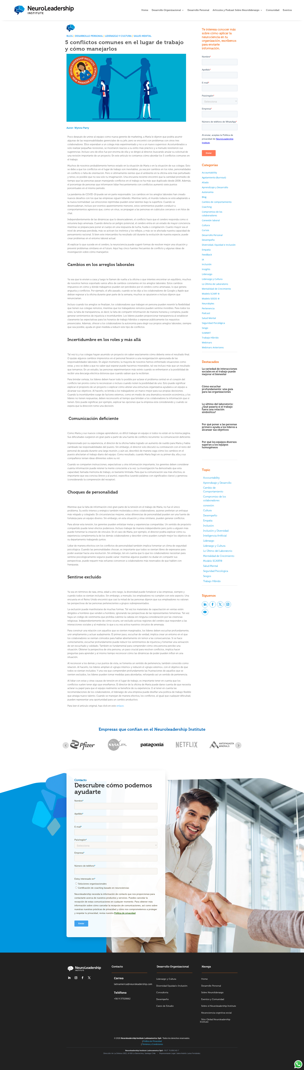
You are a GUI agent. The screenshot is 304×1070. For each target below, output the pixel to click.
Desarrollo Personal (198, 10)
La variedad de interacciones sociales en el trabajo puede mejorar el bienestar (219, 371)
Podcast (206, 313)
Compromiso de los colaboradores (214, 498)
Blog (69, 36)
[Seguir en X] (220, 604)
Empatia (207, 520)
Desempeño (208, 239)
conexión (208, 505)
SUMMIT (206, 332)
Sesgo (205, 327)
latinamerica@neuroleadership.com (133, 984)
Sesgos (207, 576)
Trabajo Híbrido (210, 337)
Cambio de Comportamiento (213, 489)
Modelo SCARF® (212, 560)
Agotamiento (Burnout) (214, 177)
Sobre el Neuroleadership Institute (218, 1006)
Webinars (207, 342)
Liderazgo (207, 274)
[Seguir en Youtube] (205, 612)
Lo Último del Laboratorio (217, 550)
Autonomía (207, 192)
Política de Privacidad (152, 1041)
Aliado (205, 182)
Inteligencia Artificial (215, 535)
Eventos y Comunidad (212, 999)
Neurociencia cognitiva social (216, 1013)
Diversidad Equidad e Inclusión (171, 986)
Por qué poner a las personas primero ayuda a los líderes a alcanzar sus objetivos (219, 427)
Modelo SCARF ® (211, 293)
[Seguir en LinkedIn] (205, 604)
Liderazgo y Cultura (118, 36)
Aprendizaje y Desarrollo (215, 187)
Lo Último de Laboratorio (215, 283)
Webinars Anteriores (213, 347)
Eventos (287, 10)
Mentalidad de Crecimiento (216, 288)
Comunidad (272, 10)
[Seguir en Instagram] (228, 604)
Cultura (206, 225)
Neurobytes (208, 303)
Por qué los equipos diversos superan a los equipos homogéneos (219, 445)
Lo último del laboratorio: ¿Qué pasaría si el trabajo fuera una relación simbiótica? (217, 408)
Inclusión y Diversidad (215, 530)
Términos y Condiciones (152, 1044)
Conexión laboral (211, 220)
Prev (66, 745)
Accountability (209, 172)
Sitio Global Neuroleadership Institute (215, 1020)
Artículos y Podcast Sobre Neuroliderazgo (236, 10)
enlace (120, 705)
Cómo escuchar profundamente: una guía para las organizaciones (217, 389)
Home (144, 10)
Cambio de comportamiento (216, 201)
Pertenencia (208, 308)
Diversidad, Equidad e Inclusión (219, 244)
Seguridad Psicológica (213, 323)
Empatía (206, 249)
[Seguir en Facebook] (212, 604)
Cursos (205, 230)
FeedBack (207, 254)
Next (238, 745)
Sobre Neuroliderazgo (212, 992)
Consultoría (162, 992)
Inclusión (207, 264)
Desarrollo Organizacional (166, 10)
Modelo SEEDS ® (211, 298)
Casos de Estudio (165, 1006)
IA (203, 259)
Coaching (207, 206)
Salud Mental (142, 36)
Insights (206, 269)
